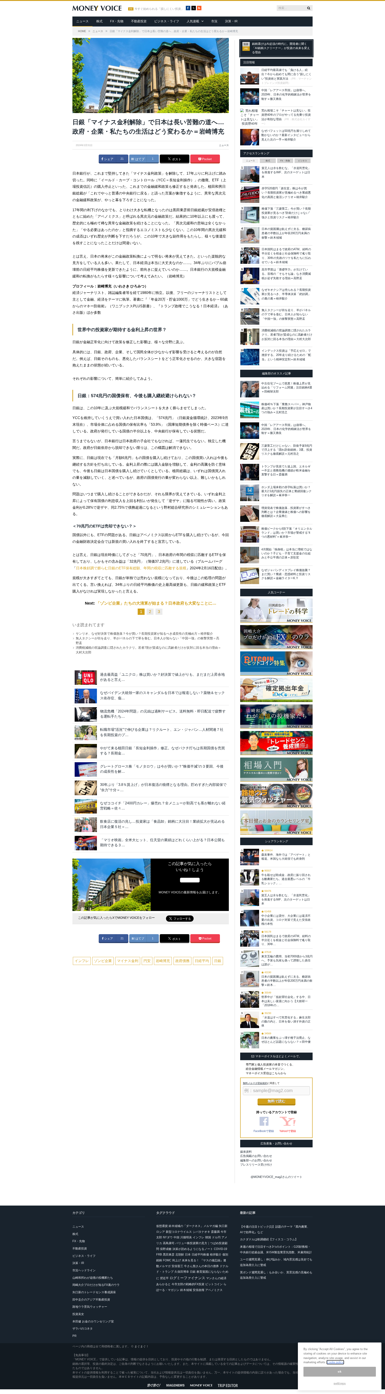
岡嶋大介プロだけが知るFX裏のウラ (96, 1285)
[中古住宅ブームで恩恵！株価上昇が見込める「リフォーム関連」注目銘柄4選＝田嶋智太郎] (249, 389)
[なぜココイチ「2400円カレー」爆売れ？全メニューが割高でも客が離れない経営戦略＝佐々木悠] (86, 806)
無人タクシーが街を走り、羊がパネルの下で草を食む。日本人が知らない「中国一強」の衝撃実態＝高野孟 (286, 314)
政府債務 (182, 961)
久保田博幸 (181, 1271)
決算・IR (231, 21)
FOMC (167, 1260)
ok (339, 1371)
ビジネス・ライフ (166, 21)
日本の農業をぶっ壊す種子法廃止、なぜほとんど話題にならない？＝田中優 (286, 1039)
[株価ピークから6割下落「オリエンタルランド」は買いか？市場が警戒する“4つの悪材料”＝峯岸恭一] (249, 534)
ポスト (176, 159)
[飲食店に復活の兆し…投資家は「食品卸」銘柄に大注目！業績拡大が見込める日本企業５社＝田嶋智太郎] (86, 824)
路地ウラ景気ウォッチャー (89, 1306)
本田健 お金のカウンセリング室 (93, 1321)
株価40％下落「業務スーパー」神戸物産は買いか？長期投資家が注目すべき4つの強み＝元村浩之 (286, 408)
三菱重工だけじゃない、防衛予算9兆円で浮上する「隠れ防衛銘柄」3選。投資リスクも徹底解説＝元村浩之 (286, 449)
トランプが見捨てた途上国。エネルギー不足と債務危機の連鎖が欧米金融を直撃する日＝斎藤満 (286, 470)
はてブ (139, 159)
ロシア (160, 1231)
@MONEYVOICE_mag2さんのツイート (276, 1177)
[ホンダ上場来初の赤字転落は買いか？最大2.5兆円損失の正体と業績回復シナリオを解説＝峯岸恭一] (249, 493)
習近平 (164, 1278)
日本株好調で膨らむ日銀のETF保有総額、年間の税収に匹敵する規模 (131, 568)
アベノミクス (214, 1290)
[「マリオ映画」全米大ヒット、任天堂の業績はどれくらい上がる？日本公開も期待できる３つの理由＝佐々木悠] (86, 843)
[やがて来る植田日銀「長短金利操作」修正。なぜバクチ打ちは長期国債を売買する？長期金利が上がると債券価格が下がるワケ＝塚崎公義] (86, 751)
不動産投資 (139, 21)
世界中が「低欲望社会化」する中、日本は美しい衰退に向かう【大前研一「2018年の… (286, 1001)
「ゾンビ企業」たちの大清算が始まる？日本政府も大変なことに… (156, 603)
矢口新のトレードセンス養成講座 (94, 1292)
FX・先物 (116, 21)
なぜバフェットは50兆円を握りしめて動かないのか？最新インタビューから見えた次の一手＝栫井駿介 (286, 135)
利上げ (176, 1260)
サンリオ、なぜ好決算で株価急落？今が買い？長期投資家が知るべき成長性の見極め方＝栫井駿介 (144, 633)
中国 (176, 1237)
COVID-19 (220, 1249)
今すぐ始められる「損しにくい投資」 (159, 8)
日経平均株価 (200, 1254)
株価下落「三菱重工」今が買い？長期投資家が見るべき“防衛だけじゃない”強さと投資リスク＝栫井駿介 (286, 213)
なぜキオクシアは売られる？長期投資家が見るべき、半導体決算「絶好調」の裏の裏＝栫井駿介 (286, 294)
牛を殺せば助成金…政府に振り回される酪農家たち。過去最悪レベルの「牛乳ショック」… (286, 879)
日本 (188, 1254)
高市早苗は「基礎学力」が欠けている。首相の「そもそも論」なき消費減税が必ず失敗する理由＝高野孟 (286, 274)
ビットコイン (214, 1284)
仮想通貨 (162, 1226)
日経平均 (202, 961)
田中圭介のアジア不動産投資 (91, 1299)
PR (74, 1336)
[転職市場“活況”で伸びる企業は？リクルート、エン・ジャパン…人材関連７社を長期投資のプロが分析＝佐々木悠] (86, 732)
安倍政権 (198, 1290)
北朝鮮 (179, 1254)
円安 (147, 961)
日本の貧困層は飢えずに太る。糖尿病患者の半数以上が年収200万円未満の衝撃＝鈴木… (286, 980)
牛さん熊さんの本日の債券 (201, 1266)
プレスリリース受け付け (256, 1164)
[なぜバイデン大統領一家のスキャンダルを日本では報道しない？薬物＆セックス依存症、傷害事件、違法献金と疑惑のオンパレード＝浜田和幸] (86, 696)
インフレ (82, 961)
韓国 (208, 1237)
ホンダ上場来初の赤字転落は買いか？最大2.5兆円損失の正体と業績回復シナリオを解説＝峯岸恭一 (286, 491)
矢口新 (223, 1226)
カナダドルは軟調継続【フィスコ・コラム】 (269, 1239)
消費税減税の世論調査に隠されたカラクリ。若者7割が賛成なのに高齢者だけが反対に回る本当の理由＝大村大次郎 (287, 335)
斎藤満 (215, 1231)
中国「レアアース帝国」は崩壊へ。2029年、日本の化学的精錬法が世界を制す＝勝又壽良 (286, 95)
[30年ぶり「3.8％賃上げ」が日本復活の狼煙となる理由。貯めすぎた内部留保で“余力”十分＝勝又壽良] (86, 788)
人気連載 (193, 21)
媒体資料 (246, 1151)
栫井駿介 (215, 1254)
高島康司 (168, 1243)
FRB (159, 1254)
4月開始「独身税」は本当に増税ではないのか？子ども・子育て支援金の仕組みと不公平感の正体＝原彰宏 (286, 553)
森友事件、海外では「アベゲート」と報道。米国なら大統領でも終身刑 (286, 856)
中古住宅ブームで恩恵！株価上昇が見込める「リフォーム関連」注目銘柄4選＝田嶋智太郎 (286, 387)
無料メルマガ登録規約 (255, 1083)
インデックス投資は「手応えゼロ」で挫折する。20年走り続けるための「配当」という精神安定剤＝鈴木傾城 (286, 355)
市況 (214, 21)
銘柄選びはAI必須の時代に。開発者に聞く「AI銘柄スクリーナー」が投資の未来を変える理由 (281, 48)
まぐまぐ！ (141, 1346)
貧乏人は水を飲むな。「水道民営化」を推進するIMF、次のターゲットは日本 (286, 172)
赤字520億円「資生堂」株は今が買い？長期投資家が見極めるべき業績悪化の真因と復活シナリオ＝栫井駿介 (286, 193)
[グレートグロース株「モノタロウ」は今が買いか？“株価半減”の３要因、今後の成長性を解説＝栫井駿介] (86, 769)
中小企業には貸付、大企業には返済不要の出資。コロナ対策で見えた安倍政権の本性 (286, 919)
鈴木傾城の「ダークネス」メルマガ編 (193, 1226)
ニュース (82, 21)
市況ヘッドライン (84, 1270)
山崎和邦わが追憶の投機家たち (92, 1277)
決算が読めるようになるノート (192, 1249)
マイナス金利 (127, 961)
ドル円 (216, 1237)
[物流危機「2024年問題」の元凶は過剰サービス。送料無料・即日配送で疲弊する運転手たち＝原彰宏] (86, 714)
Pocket (206, 159)
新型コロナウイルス (179, 1231)
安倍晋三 (177, 1266)
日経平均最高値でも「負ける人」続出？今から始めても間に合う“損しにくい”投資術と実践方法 (286, 74)
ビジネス (302, 160)
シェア (108, 159)
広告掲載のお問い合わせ (256, 1156)
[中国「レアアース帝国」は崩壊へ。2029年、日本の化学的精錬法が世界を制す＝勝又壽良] (249, 430)
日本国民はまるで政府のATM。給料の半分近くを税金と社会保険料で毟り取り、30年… (286, 940)
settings (340, 1383)
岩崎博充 (163, 961)
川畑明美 (186, 1237)
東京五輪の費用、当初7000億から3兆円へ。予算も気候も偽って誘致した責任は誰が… (287, 960)
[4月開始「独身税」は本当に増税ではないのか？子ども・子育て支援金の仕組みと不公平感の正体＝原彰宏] (249, 555)
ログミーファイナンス (187, 1278)
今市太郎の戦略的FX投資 (188, 1284)
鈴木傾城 (186, 1290)
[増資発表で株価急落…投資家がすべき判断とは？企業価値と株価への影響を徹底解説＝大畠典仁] (249, 513)
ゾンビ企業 (103, 961)
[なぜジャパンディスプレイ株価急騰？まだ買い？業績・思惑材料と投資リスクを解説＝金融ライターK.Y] (249, 576)
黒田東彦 (168, 1254)
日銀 (217, 961)
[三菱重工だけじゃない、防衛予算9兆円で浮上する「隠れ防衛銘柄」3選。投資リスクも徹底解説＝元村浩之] (249, 451)
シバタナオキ (201, 1231)
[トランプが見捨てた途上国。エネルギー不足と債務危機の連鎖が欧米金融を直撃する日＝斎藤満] (249, 472)
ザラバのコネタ (82, 1328)
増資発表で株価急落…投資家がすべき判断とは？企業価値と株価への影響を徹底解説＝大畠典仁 (286, 512)
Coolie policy (335, 1362)
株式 (99, 21)
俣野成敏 (166, 1249)
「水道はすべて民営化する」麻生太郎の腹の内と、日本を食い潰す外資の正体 (286, 1021)
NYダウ (168, 1237)
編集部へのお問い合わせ (256, 1160)
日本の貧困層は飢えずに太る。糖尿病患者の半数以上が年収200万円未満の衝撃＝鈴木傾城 (286, 233)
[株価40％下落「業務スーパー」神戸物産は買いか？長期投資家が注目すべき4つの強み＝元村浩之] (249, 410)
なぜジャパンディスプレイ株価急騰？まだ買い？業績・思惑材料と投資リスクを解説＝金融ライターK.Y (286, 574)
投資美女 (78, 1314)
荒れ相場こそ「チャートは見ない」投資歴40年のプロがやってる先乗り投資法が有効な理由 (286, 115)
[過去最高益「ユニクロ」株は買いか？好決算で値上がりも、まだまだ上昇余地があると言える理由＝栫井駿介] (86, 677)
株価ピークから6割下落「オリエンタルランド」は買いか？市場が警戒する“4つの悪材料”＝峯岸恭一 (286, 532)
